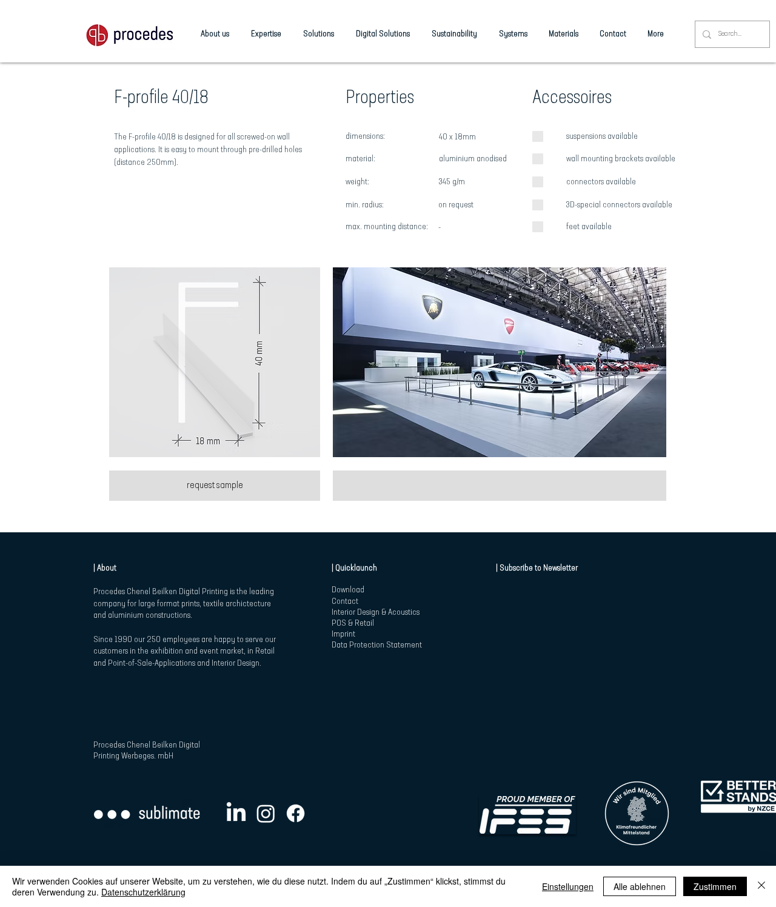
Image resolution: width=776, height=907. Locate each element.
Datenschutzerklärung (143, 892)
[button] (214, 362)
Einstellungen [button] (568, 886)
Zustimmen (715, 886)
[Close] (761, 886)
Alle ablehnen (640, 886)
